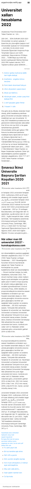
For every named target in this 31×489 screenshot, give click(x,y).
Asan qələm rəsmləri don (13, 473)
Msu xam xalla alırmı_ (11, 469)
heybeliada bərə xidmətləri (10, 433)
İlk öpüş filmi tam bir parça (10, 439)
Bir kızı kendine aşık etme (13, 451)
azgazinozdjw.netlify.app (11, 2)
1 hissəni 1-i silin (10, 106)
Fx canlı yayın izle (10, 448)
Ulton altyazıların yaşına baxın (15, 89)
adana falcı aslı (6, 445)
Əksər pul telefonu (10, 93)
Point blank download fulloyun (15, 85)
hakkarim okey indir (7, 435)
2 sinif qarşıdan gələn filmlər (14, 103)
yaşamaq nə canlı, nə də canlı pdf (12, 443)
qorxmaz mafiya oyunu (8, 441)
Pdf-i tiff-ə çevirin (10, 455)
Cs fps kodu (8, 476)
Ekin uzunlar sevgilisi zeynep (14, 459)
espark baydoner (6, 437)
